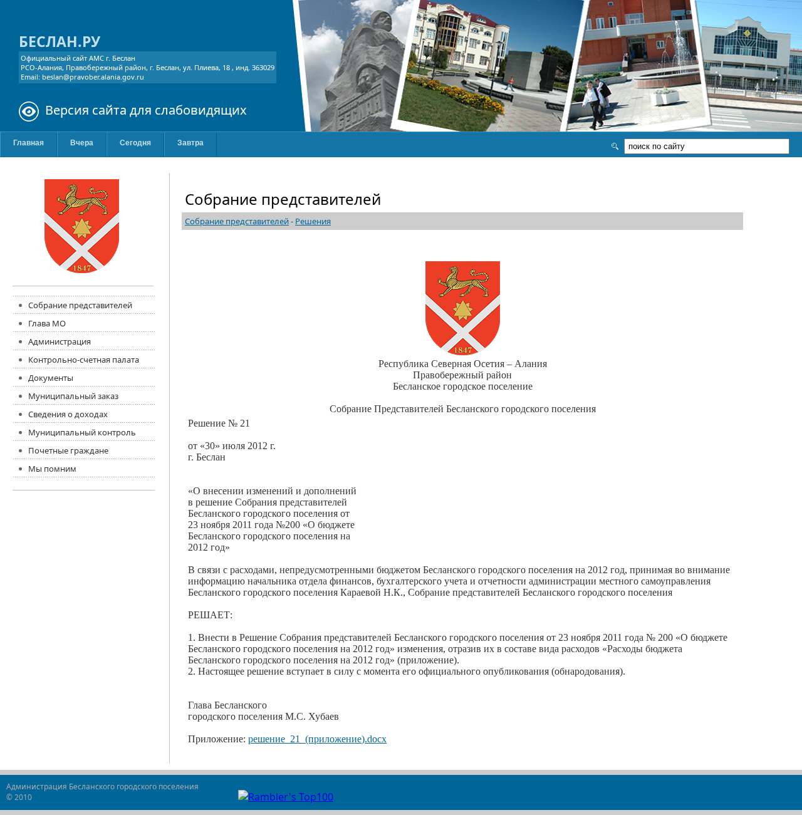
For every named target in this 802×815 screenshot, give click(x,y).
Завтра (190, 142)
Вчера (81, 142)
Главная (28, 142)
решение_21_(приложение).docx (317, 739)
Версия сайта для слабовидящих (146, 109)
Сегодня (135, 142)
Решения (313, 221)
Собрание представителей (237, 221)
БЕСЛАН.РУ (59, 41)
